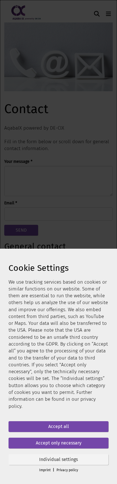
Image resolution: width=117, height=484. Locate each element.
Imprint (45, 470)
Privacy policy (67, 470)
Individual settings (58, 459)
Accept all (58, 426)
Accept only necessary (59, 443)
